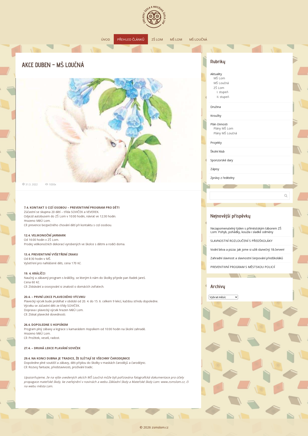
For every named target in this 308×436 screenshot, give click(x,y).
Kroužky (215, 116)
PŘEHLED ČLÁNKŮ (130, 39)
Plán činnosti (219, 124)
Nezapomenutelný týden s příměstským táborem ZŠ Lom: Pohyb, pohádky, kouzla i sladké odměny (245, 230)
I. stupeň (222, 92)
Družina (215, 107)
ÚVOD (105, 39)
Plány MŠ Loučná (225, 133)
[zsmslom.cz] (154, 17)
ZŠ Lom (219, 88)
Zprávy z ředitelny (222, 178)
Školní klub (217, 151)
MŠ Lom (219, 78)
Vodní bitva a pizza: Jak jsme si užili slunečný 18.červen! (247, 249)
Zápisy (214, 169)
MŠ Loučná (221, 83)
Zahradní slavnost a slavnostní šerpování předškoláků (246, 258)
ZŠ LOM (157, 39)
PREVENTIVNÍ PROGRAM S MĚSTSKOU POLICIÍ (242, 267)
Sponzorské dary (221, 160)
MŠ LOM (176, 39)
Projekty (216, 143)
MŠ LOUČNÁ (198, 39)
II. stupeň (223, 97)
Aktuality (216, 74)
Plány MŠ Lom (223, 128)
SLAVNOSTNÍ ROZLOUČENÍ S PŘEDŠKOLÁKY (241, 241)
